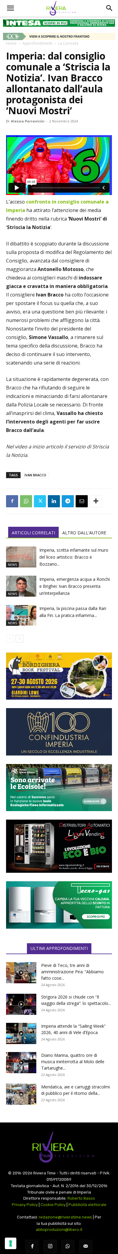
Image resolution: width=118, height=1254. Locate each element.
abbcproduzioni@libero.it (59, 1229)
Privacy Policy (25, 1204)
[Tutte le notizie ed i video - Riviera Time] (59, 1147)
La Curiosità (68, 43)
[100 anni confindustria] (59, 731)
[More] (96, 501)
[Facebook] (12, 501)
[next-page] (19, 638)
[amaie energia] (59, 787)
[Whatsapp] (68, 1246)
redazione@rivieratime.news (65, 1217)
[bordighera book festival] (59, 676)
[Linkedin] (54, 501)
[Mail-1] (86, 1246)
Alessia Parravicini (27, 121)
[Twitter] (40, 501)
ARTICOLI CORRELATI (33, 533)
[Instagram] (50, 1246)
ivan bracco (35, 475)
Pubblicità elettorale (87, 1204)
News (12, 564)
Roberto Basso (81, 1198)
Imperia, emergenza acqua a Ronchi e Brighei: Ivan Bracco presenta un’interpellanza (74, 586)
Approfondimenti (37, 43)
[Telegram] (68, 501)
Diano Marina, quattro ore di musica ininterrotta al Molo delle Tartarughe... (72, 1061)
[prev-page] (10, 638)
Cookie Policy (53, 1204)
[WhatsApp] (26, 501)
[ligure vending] (59, 846)
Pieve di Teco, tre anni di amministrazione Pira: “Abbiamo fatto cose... (72, 971)
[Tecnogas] (59, 904)
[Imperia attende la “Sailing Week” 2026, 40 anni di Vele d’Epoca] (21, 1033)
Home (11, 43)
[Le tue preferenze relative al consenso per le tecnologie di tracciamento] (10, 1243)
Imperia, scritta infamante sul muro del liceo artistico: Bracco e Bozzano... (73, 557)
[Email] (82, 501)
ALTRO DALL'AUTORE (84, 533)
